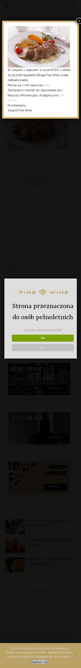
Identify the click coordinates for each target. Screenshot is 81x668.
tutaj (47, 85)
